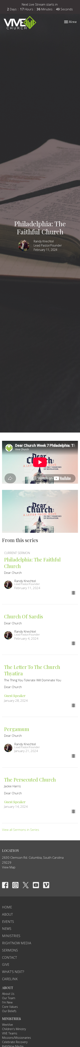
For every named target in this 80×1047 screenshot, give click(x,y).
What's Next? (13, 971)
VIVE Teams (9, 1033)
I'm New (7, 1002)
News (6, 928)
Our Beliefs (9, 1011)
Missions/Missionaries (16, 1038)
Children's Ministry (14, 1029)
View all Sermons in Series (20, 830)
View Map (8, 867)
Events (8, 921)
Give (5, 964)
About (7, 914)
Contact (9, 957)
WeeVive (7, 1025)
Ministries (11, 936)
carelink (10, 979)
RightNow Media (16, 943)
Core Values (10, 1007)
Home (7, 907)
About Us (8, 994)
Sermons (10, 950)
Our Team (8, 998)
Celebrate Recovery (14, 1042)
